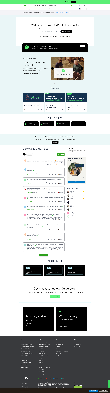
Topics (44, 8)
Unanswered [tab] (29, 154)
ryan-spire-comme (30, 219)
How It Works (44, 5)
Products (23, 339)
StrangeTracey (29, 249)
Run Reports (41, 351)
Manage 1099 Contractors (44, 367)
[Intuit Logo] (26, 378)
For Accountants (77, 342)
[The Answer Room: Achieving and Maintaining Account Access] (33, 102)
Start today (55, 142)
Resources (64, 8)
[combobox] (48, 31)
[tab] (54, 83)
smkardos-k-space (30, 209)
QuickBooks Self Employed (26, 344)
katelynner (72, 191)
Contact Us (58, 353)
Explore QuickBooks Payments (76, 181)
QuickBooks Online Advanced (27, 346)
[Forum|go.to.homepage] (27, 9)
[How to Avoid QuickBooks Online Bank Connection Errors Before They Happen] (76, 102)
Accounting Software (43, 374)
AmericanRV (29, 192)
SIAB (71, 201)
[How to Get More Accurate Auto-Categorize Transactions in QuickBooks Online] (55, 102)
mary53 (71, 215)
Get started (37, 8)
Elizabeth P (72, 208)
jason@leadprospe (30, 239)
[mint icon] (64, 378)
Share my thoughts (55, 296)
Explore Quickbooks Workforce (31, 73)
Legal (75, 382)
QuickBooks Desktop (25, 351)
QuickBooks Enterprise (26, 355)
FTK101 (28, 164)
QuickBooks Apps (60, 355)
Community (56, 8)
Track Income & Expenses (44, 342)
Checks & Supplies (25, 360)
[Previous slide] (52, 68)
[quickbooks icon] (41, 378)
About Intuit (24, 382)
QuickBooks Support (30, 320)
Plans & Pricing (37, 5)
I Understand (93, 390)
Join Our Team (24, 383)
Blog (57, 348)
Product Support (59, 344)
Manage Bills (41, 358)
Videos (50, 8)
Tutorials (58, 346)
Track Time (41, 362)
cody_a (71, 205)
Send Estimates (42, 353)
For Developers (77, 344)
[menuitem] (50, 9)
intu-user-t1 (72, 212)
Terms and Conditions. (62, 387)
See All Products (24, 367)
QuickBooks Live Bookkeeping (27, 348)
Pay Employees (42, 369)
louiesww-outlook (30, 229)
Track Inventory (42, 364)
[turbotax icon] (49, 378)
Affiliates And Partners (26, 386)
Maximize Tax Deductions (44, 346)
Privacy (78, 382)
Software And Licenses (26, 387)
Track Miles (41, 348)
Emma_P (71, 198)
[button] (84, 9)
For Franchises (77, 346)
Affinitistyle (29, 183)
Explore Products (52, 5)
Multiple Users (42, 360)
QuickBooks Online (25, 342)
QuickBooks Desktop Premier (27, 353)
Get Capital (41, 371)
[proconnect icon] (56, 378)
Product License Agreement (62, 351)
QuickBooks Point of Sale (26, 362)
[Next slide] (82, 68)
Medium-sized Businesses (26, 358)
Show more (55, 130)
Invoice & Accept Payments (44, 344)
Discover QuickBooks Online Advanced (62, 12)
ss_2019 (28, 174)
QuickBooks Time (24, 364)
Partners (76, 339)
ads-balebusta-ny (30, 201)
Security (82, 382)
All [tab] (24, 154)
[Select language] (80, 9)
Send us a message (63, 326)
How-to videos (29, 323)
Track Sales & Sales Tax (43, 355)
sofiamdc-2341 (73, 194)
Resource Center (59, 342)
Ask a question (61, 154)
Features (40, 339)
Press (23, 384)
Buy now (73, 1)
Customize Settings (104, 390)
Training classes (29, 325)
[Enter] (39, 31)
